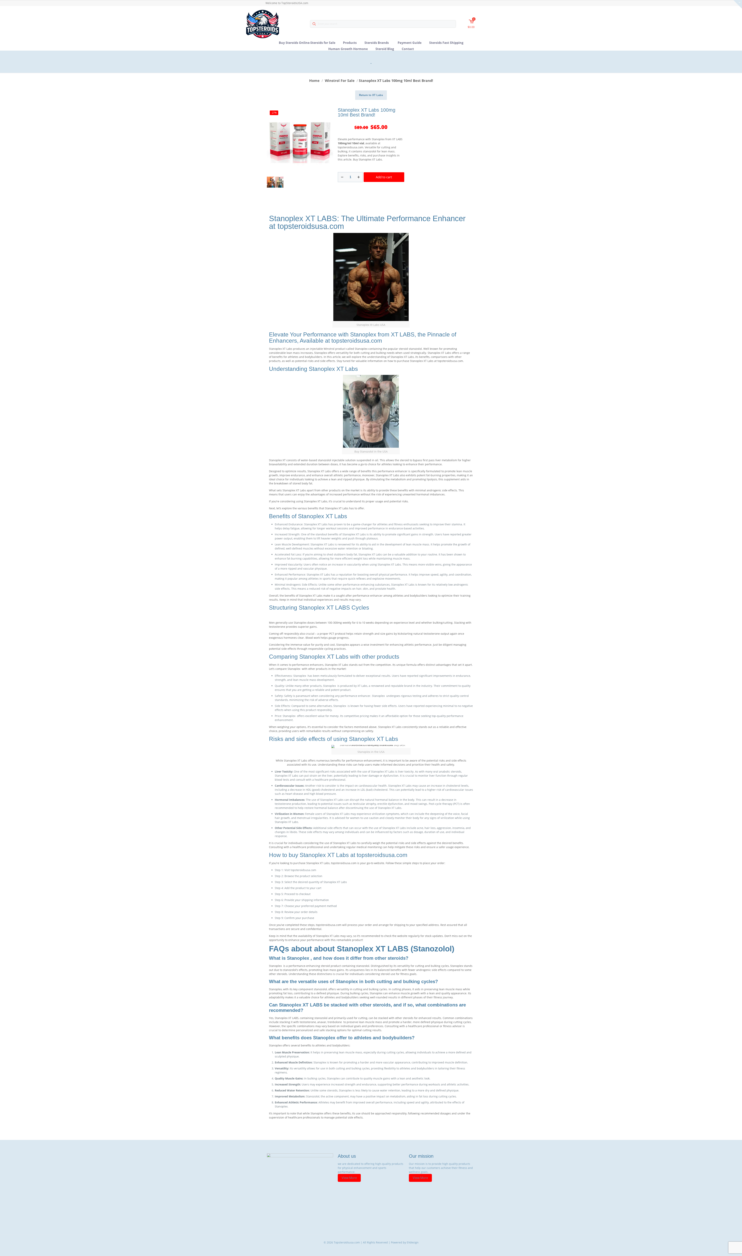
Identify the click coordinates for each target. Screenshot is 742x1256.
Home (314, 80)
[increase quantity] (358, 177)
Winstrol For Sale (340, 80)
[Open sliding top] (737, 4)
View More (349, 1178)
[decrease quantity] (342, 177)
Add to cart (384, 177)
